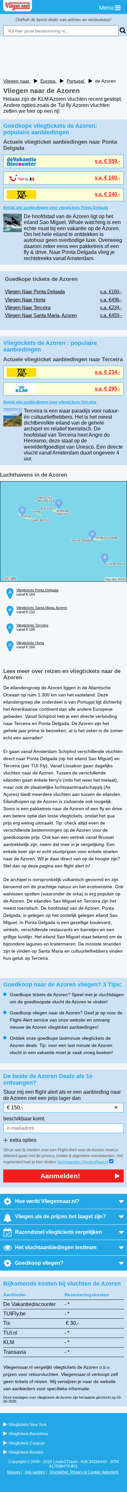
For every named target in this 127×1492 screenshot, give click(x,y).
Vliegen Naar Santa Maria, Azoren (41, 315)
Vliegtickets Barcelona (28, 1434)
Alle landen (35, 1472)
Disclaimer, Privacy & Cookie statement (84, 1472)
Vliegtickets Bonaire (26, 1452)
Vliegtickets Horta (30, 643)
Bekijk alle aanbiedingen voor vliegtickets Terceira (49, 402)
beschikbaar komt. (24, 1118)
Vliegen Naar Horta (25, 299)
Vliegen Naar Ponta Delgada (35, 291)
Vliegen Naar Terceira (27, 307)
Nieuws (13, 1472)
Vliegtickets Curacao (26, 1443)
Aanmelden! (60, 1176)
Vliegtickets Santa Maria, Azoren (41, 608)
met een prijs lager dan (54, 1098)
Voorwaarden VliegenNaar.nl (82, 1162)
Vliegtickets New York (27, 1424)
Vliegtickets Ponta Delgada (37, 590)
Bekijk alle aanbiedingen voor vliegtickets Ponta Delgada (55, 207)
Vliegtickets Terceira (32, 625)
